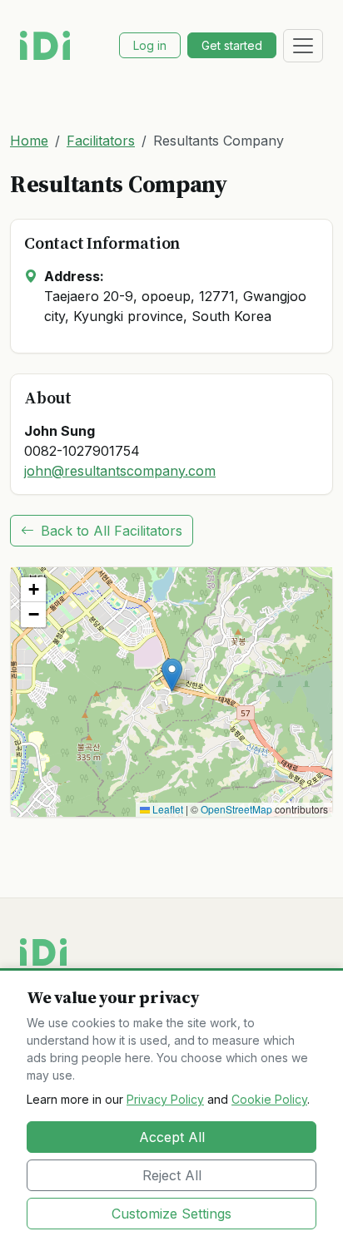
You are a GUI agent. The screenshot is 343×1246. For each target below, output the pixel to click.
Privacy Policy (165, 1099)
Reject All (171, 1175)
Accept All (172, 1137)
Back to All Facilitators (111, 530)
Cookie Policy (269, 1099)
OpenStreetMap (236, 809)
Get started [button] (231, 45)
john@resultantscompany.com (120, 470)
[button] (172, 675)
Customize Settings (171, 1213)
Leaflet (166, 809)
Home (29, 140)
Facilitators (101, 140)
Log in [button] (150, 45)
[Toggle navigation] (303, 45)
